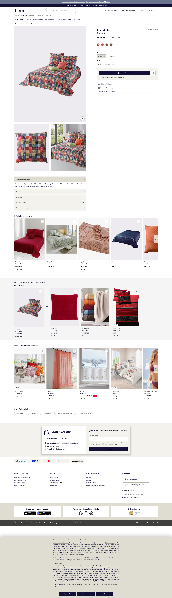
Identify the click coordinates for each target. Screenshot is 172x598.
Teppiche (33, 413)
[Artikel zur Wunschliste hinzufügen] (153, 73)
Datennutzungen (109, 543)
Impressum (58, 523)
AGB (31, 523)
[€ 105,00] (93, 239)
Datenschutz (38, 523)
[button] (15, 24)
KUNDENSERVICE (21, 473)
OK (104, 594)
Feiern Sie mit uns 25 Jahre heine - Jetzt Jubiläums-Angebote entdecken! (86, 2)
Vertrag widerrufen (21, 523)
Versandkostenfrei (56, 482)
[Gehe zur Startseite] (20, 10)
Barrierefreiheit (48, 523)
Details (18, 192)
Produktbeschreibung (23, 179)
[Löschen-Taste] (75, 10)
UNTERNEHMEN (92, 473)
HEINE (52, 473)
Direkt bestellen (19, 485)
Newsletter (54, 477)
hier (97, 552)
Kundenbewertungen (23, 208)
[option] (98, 44)
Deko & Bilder (49, 19)
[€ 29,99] (61, 239)
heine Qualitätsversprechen (95, 485)
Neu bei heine (54, 480)
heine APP (53, 485)
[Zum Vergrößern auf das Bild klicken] (82, 118)
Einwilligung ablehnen (68, 594)
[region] (86, 567)
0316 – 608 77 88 (130, 497)
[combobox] (65, 10)
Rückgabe (19, 197)
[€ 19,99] (64, 307)
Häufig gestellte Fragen (22, 477)
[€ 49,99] (29, 239)
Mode (17, 15)
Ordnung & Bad (38, 19)
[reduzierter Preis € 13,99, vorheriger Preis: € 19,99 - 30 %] (93, 368)
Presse (88, 480)
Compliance (66, 523)
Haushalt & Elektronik (63, 19)
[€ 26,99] (61, 368)
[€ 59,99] (95, 307)
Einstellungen (86, 594)
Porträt (88, 477)
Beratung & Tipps (20, 480)
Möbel (29, 19)
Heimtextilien (19, 19)
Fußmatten (20, 413)
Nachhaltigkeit (91, 482)
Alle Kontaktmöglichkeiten (135, 485)
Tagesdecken (31, 24)
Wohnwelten (77, 19)
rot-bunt (99, 48)
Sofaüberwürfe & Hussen (65, 413)
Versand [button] (117, 37)
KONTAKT (126, 473)
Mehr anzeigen (113, 444)
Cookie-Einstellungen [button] (78, 523)
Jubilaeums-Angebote (44, 15)
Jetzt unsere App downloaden (37, 509)
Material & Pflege (20, 482)
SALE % (31, 15)
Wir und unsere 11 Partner (61, 543)
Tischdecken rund (85, 413)
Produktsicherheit (21, 202)
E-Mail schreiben (131, 479)
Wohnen (24, 15)
